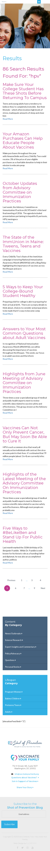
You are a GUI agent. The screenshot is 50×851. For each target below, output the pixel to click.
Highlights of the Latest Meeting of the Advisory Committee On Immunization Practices (24, 483)
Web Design (18, 843)
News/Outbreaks (13, 633)
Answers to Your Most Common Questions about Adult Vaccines (24, 333)
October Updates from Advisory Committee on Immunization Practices (20, 192)
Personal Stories (12, 666)
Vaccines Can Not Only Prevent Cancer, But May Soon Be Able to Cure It (25, 434)
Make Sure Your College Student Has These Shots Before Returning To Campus (25, 91)
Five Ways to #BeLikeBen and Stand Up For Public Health (23, 535)
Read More (8, 119)
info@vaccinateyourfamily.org (26, 774)
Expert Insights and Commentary (20, 646)
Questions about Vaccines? (24, 777)
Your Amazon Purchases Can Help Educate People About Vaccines (23, 140)
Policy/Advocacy (12, 653)
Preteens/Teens (12, 705)
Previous (11, 580)
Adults (8, 711)
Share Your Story (24, 787)
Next (43, 588)
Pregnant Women (13, 691)
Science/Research (13, 640)
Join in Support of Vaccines (24, 781)
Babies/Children (12, 698)
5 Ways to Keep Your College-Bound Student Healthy (23, 291)
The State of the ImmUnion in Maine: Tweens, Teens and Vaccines (23, 244)
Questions (9, 660)
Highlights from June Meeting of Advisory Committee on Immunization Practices (24, 382)
